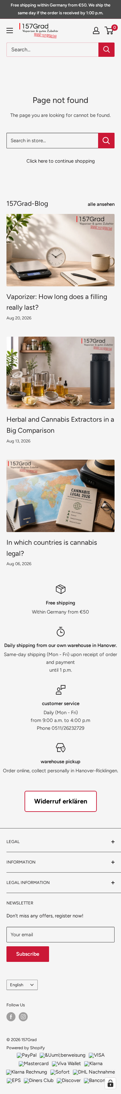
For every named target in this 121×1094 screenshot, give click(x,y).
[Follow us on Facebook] (10, 1016)
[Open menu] (9, 30)
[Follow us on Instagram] (23, 1016)
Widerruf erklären (60, 801)
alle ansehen (101, 204)
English (16, 984)
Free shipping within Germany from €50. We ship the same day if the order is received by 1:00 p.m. (60, 9)
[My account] (96, 30)
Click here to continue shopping (60, 161)
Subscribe (27, 954)
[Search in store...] (106, 140)
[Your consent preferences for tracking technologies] (110, 1083)
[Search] (106, 50)
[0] (109, 30)
